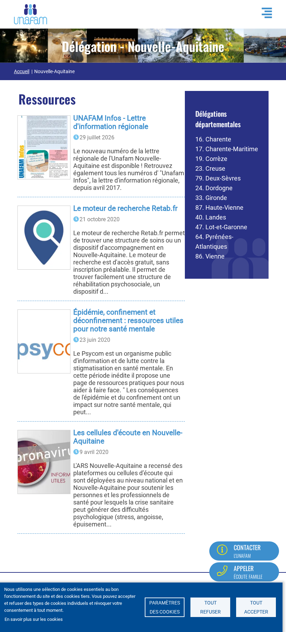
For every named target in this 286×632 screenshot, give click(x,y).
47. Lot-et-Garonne (221, 227)
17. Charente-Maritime (226, 149)
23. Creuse (210, 168)
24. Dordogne (214, 188)
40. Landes (210, 217)
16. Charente (213, 139)
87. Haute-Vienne (219, 207)
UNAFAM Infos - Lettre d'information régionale (110, 122)
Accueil (21, 71)
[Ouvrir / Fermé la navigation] (263, 13)
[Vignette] (43, 147)
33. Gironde (211, 197)
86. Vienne (210, 256)
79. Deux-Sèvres (218, 178)
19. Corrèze (211, 158)
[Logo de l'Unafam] (30, 13)
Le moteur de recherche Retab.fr (125, 208)
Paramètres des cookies (164, 607)
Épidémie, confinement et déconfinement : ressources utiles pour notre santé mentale (128, 320)
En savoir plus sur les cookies (34, 619)
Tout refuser (210, 607)
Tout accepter (256, 607)
